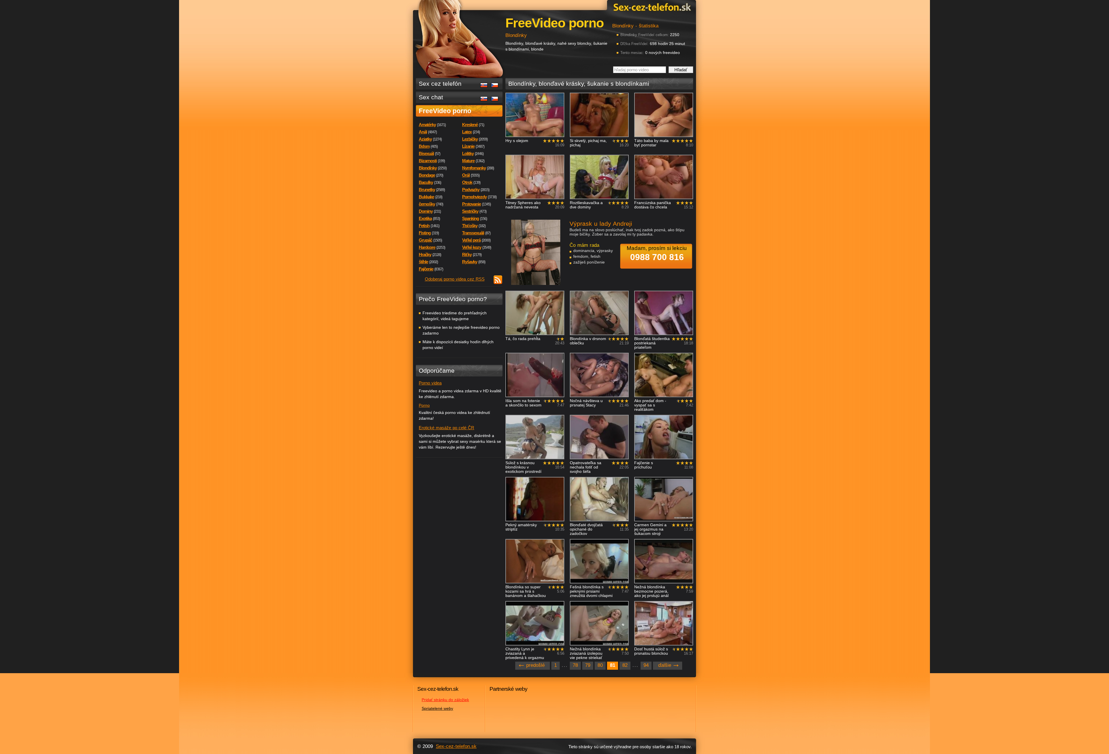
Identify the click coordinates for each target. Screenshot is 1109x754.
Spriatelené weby (437, 708)
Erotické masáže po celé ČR (446, 427)
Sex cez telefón (440, 83)
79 (587, 665)
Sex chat (431, 97)
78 (575, 665)
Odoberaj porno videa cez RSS (455, 279)
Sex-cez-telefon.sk (651, 7)
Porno (424, 405)
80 (600, 665)
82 (625, 665)
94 (646, 665)
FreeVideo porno (445, 111)
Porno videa (430, 382)
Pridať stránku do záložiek (445, 699)
